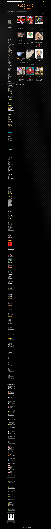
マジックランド (9, 58)
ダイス (8, 177)
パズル (8, 72)
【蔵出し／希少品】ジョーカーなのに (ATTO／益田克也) (11, 459)
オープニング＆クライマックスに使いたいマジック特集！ (11, 287)
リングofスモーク (11, 452)
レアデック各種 (9, 292)
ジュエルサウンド (10, 57)
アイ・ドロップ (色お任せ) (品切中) (22, 76)
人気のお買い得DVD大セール (11, 382)
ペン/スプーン (9, 68)
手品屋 (8, 54)
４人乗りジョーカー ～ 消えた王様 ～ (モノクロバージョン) (11, 434)
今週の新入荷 (9, 88)
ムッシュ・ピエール (10, 174)
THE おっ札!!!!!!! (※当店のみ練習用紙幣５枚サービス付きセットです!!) (11, 499)
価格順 (41, 13)
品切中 (8, 381)
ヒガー (8, 165)
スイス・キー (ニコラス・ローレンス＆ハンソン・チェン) (11, 410)
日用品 (8, 139)
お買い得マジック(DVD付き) (11, 208)
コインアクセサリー (10, 77)
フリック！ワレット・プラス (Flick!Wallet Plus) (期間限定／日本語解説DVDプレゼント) (11, 502)
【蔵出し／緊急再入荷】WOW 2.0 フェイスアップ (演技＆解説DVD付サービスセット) (11, 463)
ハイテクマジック (10, 96)
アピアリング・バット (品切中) (40, 76)
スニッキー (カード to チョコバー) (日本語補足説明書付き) (11, 418)
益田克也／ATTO (9, 39)
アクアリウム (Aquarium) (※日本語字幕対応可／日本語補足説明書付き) (11, 387)
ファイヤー (9, 142)
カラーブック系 (9, 350)
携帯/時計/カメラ (9, 70)
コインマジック (9, 21)
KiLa (8, 156)
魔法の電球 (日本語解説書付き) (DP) (22, 59)
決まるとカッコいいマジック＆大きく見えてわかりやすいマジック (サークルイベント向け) (11, 365)
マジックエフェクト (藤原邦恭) (11, 44)
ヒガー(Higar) (9, 41)
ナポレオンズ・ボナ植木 (10, 164)
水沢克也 (9, 172)
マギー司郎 (9, 171)
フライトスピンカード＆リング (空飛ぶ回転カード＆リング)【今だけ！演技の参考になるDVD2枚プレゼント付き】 (11, 422)
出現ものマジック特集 (10, 252)
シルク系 (9, 349)
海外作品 (9, 63)
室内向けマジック (10, 297)
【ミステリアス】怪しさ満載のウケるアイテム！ (11, 308)
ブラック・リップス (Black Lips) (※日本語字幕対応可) (11, 396)
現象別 (8, 176)
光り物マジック (9, 203)
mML (8, 59)
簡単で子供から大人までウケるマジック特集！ (11, 354)
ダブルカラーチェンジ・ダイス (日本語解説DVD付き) (39, 26)
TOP (16, 11)
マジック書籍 (9, 144)
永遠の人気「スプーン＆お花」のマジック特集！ (11, 284)
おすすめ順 (38, 13)
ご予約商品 (9, 370)
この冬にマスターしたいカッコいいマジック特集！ (11, 352)
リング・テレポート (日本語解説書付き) (11, 448)
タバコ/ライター (9, 71)
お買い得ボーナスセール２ (11, 238)
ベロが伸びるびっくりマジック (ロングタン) (39, 59)
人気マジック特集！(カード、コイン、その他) (11, 325)
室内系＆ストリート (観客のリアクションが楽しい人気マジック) (11, 179)
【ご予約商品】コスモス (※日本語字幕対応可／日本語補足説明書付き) (11, 402)
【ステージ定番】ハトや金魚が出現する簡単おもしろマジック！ (11, 264)
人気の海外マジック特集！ (11, 320)
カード (8, 15)
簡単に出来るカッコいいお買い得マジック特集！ (11, 348)
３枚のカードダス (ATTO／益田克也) (11, 468)
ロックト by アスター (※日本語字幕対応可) (11, 388)
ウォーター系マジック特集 (11, 258)
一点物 (8, 190)
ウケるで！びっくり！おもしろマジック (22, 11)
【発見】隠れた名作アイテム (11, 293)
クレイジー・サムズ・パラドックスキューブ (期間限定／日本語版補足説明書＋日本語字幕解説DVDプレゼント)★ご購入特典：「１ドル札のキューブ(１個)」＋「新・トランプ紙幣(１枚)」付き (11, 413)
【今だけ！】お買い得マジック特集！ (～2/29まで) (11, 331)
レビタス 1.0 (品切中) (11, 451)
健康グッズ (9, 195)
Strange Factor (9, 60)
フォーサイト (9, 62)
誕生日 (8, 358)
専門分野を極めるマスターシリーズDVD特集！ (11, 200)
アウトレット (9, 124)
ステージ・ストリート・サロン (11, 17)
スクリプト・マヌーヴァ (10, 56)
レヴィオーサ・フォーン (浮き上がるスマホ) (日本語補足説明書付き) (11, 408)
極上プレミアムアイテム (10, 291)
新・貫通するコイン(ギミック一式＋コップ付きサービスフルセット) (11, 510)
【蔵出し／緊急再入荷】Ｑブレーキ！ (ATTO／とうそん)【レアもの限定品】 (11, 466)
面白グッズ (9, 80)
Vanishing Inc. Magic (10, 65)
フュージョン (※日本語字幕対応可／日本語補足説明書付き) (11, 393)
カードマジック (9, 20)
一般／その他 (9, 67)
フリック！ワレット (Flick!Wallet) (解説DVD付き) (11, 504)
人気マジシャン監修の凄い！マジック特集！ (11, 319)
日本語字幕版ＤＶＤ (10, 235)
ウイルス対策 (9, 194)
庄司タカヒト (9, 159)
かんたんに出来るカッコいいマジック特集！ (11, 322)
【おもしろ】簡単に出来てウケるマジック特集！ (11, 317)
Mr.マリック (9, 173)
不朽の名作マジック (10, 236)
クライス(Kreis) (9, 49)
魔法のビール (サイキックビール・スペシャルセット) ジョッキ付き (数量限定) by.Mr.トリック (11, 494)
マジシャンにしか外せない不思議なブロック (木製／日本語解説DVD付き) (39, 42)
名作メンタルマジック (10, 223)
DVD (8, 73)
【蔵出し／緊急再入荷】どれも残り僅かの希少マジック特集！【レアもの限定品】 (11, 107)
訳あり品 (9, 369)
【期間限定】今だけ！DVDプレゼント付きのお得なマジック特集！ (11, 346)
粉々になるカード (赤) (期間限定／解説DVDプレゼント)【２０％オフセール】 (11, 425)
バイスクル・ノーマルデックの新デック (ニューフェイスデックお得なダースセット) (11, 337)
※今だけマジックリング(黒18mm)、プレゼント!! (11, 246)
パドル (8, 363)
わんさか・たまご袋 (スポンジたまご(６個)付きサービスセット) (21, 39)
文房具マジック (9, 192)
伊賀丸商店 (9, 51)
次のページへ (34, 14)
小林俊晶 (9, 158)
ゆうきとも (9, 175)
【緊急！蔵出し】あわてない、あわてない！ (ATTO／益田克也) (11, 427)
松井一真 (9, 45)
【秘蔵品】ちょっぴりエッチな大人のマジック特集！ (11, 104)
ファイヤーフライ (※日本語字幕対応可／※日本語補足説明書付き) (11, 436)
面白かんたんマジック (10, 53)
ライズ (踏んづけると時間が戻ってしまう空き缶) (11, 406)
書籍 (8, 78)
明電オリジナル (9, 226)
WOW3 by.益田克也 (10, 204)
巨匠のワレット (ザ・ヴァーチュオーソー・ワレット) (11, 397)
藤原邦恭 (9, 167)
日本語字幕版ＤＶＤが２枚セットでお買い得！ (11, 270)
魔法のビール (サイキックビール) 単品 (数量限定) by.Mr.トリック (11, 497)
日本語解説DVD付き (10, 344)
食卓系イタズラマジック (10, 191)
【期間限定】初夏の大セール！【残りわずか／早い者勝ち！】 (11, 116)
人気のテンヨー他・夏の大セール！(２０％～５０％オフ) (11, 256)
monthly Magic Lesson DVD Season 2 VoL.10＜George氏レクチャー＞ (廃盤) (11, 450)
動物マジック (9, 202)
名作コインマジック (10, 227)
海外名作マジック (10, 201)
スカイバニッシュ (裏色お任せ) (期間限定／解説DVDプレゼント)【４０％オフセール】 (11, 456)
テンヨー (9, 55)
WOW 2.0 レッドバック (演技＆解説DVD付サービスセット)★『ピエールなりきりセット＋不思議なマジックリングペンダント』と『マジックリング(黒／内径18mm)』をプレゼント (11, 474)
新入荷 (8, 12)
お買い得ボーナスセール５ (11, 239)
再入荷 (8, 13)
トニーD (9, 162)
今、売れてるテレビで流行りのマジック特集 (11, 136)
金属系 (8, 75)
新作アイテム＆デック (10, 224)
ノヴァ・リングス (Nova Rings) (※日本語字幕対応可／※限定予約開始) (11, 391)
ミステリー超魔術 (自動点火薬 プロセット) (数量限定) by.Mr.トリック (11, 446)
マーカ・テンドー (10, 169)
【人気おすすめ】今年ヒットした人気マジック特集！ (11, 343)
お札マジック (9, 22)
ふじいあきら (9, 166)
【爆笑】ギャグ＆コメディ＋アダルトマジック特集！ (11, 212)
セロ (8, 160)
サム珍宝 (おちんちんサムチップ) (30, 76)
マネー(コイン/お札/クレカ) (11, 16)
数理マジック (9, 359)
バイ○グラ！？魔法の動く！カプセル (31, 59)
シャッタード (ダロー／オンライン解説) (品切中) (11, 460)
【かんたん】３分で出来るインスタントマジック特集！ (11, 230)
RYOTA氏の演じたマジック (11, 187)
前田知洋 (9, 170)
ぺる (8, 168)
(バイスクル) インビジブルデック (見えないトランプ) (11, 508)
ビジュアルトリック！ (10, 295)
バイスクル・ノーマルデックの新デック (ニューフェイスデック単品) (11, 334)
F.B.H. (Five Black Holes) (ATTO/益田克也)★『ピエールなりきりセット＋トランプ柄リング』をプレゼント (11, 470)
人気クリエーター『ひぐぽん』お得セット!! (11, 189)
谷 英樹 (8, 161)
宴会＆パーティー (10, 14)
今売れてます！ (9, 109)
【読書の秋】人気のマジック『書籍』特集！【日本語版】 (11, 272)
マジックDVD (9, 147)
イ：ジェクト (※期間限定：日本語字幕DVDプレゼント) (11, 399)
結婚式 (8, 362)
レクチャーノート (10, 145)
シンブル (9, 360)
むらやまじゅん (9, 46)
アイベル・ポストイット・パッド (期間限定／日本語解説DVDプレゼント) (11, 443)
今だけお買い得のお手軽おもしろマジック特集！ (11, 327)
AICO (8, 79)
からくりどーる (9, 155)
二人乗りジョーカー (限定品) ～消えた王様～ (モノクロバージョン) (11, 430)
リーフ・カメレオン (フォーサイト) (30, 39)
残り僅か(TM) (9, 61)
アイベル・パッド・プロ (12, 441)
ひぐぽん (9, 40)
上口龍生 (9, 154)
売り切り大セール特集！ (10, 332)
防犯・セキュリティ (10, 81)
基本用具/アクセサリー (10, 76)
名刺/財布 (9, 69)
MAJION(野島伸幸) (10, 43)
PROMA (8, 42)
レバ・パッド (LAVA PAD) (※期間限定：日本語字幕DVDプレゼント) (11, 404)
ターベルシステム (10, 205)
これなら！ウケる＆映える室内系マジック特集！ (11, 311)
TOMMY (9, 163)
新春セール (9, 220)
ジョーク (9, 66)
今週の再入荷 (9, 89)
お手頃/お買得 (9, 74)
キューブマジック (10, 141)
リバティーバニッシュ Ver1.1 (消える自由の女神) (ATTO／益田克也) (11, 506)
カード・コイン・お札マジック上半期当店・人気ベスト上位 (11, 249)
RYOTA (8, 47)
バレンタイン (9, 361)
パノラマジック (9, 48)
